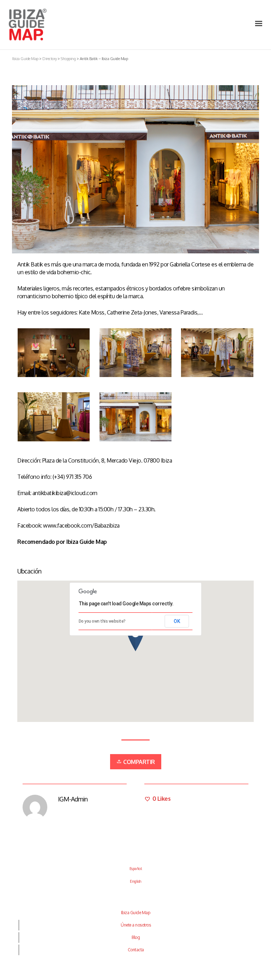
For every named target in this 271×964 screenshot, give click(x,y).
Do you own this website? (102, 621)
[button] (135, 638)
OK (177, 621)
